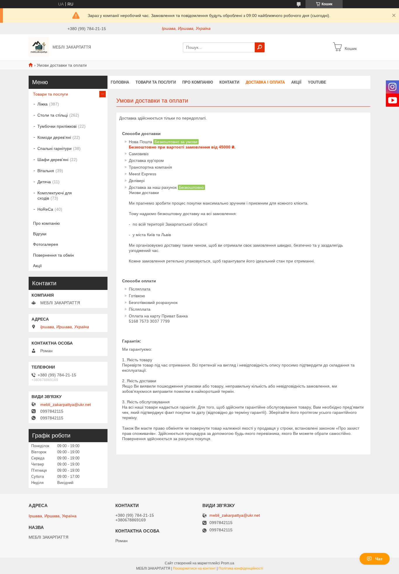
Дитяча (44, 181)
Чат (379, 558)
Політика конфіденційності (240, 568)
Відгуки (39, 233)
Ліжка (42, 104)
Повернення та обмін (53, 255)
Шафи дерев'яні (52, 159)
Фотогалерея (45, 244)
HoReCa (45, 209)
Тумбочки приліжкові (57, 126)
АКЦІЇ (296, 82)
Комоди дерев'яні (54, 137)
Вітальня (45, 170)
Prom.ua (227, 563)
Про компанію (197, 82)
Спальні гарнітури (54, 148)
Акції (37, 265)
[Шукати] (260, 47)
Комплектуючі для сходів (54, 195)
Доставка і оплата (265, 82)
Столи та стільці (52, 115)
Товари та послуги (156, 82)
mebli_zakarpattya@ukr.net (65, 404)
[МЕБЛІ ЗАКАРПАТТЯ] (39, 47)
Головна (120, 82)
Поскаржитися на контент (194, 568)
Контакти (229, 82)
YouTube (317, 82)
